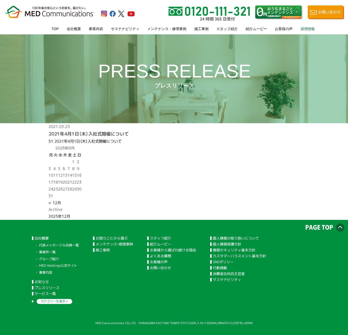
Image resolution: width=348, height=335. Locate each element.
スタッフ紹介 (227, 29)
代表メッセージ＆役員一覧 (59, 245)
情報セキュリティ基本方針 (234, 250)
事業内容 (96, 29)
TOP (55, 29)
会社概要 (74, 29)
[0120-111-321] (209, 19)
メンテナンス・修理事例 (166, 29)
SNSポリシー (223, 262)
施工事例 (201, 29)
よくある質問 (160, 256)
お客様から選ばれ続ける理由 (173, 250)
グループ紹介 (49, 259)
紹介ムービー (256, 29)
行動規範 (220, 268)
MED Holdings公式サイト (58, 265)
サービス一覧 (45, 293)
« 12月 (55, 202)
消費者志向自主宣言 (229, 274)
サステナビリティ (125, 29)
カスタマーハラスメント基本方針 (239, 256)
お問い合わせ (160, 268)
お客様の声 (284, 29)
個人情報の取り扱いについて (236, 238)
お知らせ (42, 282)
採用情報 (308, 29)
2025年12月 (59, 216)
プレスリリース (47, 288)
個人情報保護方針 (227, 244)
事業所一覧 (47, 252)
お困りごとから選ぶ (112, 238)
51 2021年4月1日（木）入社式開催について (85, 141)
